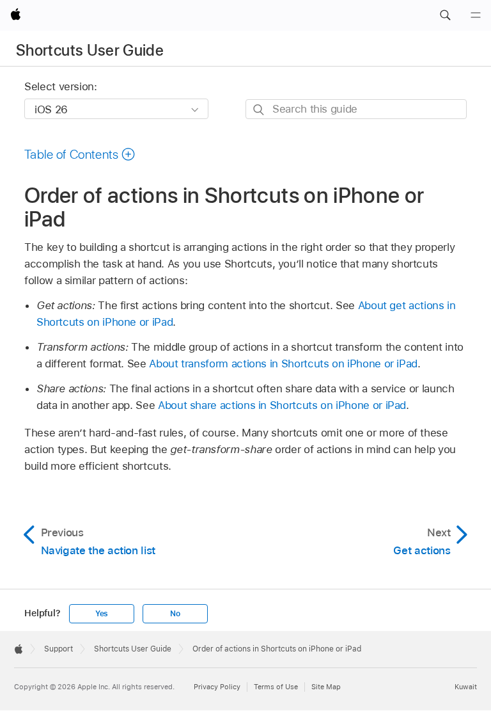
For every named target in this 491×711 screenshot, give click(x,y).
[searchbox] (356, 109)
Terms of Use (276, 686)
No (175, 613)
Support (58, 648)
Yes (101, 613)
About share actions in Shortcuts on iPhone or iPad (282, 405)
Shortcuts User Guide (90, 50)
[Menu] (475, 15)
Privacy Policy (217, 686)
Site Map (326, 686)
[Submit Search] (259, 109)
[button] (445, 15)
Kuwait (466, 686)
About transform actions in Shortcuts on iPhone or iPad (283, 363)
